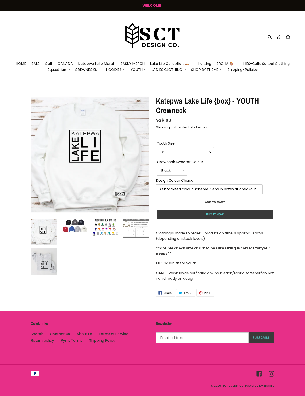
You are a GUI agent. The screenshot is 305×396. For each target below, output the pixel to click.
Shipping (163, 127)
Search (37, 333)
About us (84, 333)
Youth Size (166, 143)
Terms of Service (113, 333)
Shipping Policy (102, 340)
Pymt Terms (71, 340)
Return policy (42, 340)
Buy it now (215, 214)
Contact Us (60, 333)
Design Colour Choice (174, 180)
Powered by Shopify (259, 385)
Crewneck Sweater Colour (180, 161)
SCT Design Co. (233, 385)
